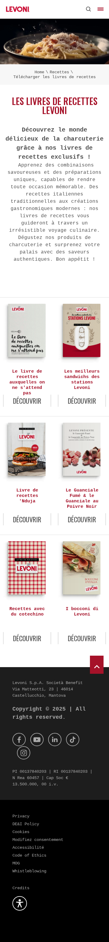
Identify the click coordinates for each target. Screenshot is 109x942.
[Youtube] (37, 739)
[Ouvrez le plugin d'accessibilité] (19, 903)
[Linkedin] (54, 739)
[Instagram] (23, 752)
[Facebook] (19, 739)
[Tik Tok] (72, 739)
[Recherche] (88, 9)
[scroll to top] (97, 665)
